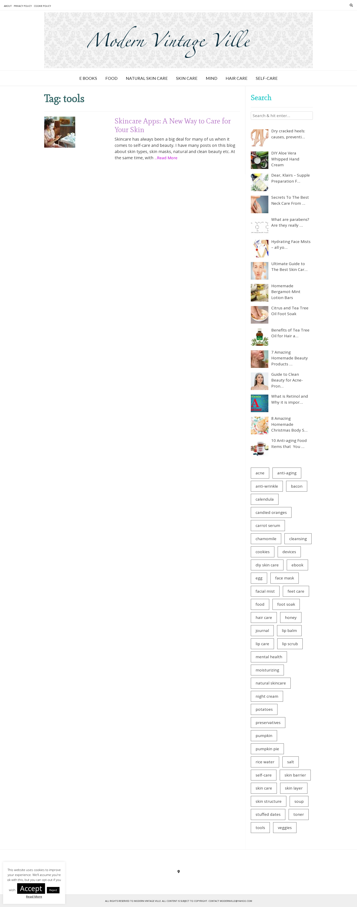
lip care (262, 643)
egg (259, 578)
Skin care (187, 78)
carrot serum (268, 525)
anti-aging (286, 473)
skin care (264, 788)
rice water (265, 762)
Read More (34, 896)
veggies (285, 827)
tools (260, 827)
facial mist (265, 591)
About (8, 5)
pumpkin (264, 735)
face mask (284, 578)
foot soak (286, 604)
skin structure (269, 801)
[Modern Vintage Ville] (178, 40)
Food (111, 78)
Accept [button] (31, 888)
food (260, 604)
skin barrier (295, 775)
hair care (264, 617)
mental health (269, 656)
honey (291, 617)
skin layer (294, 788)
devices (289, 551)
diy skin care (267, 565)
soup (299, 801)
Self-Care (267, 78)
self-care (264, 775)
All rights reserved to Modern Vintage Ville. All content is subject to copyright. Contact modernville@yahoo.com (178, 900)
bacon (296, 486)
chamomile (266, 538)
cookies (263, 551)
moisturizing (267, 670)
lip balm (289, 630)
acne (260, 473)
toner (298, 814)
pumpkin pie (267, 748)
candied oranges (271, 512)
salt (290, 762)
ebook (297, 565)
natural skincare (271, 683)
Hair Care (237, 78)
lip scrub (290, 643)
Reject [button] (53, 890)
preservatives (268, 722)
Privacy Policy (23, 5)
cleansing (298, 538)
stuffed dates (268, 814)
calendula (265, 499)
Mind (211, 78)
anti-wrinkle (267, 486)
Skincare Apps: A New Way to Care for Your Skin (173, 125)
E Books (88, 78)
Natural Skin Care (147, 78)
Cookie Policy (42, 5)
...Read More (166, 157)
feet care (296, 591)
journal (262, 630)
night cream (267, 696)
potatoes (264, 709)
